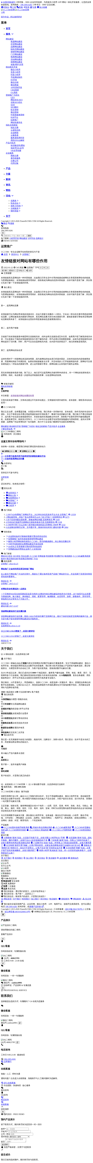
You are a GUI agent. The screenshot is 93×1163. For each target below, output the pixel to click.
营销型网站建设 (17, 52)
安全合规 (25, 556)
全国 (9, 2)
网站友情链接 (7, 386)
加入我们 (35, 899)
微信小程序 (15, 70)
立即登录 (5, 477)
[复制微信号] (20, 1023)
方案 (8, 174)
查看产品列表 (35, 907)
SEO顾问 (14, 107)
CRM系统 (15, 90)
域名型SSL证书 (17, 148)
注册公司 (14, 161)
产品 (8, 168)
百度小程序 (15, 72)
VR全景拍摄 (16, 150)
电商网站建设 (16, 57)
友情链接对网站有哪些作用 (22, 396)
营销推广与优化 (12, 95)
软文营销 (14, 110)
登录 (28, 7)
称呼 (3, 1129)
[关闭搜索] (3, 233)
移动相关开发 (11, 67)
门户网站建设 (16, 54)
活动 (8, 195)
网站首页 (7, 899)
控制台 (6, 7)
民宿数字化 (59, 556)
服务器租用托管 (17, 138)
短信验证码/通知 (18, 145)
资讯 (8, 184)
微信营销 (14, 112)
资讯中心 (15, 254)
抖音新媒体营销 (17, 115)
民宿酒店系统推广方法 (28, 559)
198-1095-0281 (26, 5)
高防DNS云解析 (17, 140)
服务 (8, 34)
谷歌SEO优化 (16, 102)
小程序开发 (14, 238)
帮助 (8, 190)
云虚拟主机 (15, 130)
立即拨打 (7, 1061)
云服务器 (14, 135)
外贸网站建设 (16, 44)
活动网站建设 (16, 59)
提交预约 (5, 1144)
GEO (13, 97)
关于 (8, 216)
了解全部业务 (7, 429)
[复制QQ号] (17, 1042)
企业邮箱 (14, 133)
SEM (13, 105)
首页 (8, 28)
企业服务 (10, 153)
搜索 (29, 236)
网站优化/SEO (17, 100)
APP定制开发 (16, 87)
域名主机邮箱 (11, 125)
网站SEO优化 (6, 556)
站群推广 (14, 120)
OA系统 (14, 92)
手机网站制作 (16, 77)
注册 (34, 7)
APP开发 (31, 238)
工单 (14, 7)
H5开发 (14, 80)
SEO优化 (17, 556)
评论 (21, 270)
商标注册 (14, 156)
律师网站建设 (16, 62)
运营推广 (26, 254)
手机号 (4, 1131)
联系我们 (26, 899)
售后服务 (53, 899)
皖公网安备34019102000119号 (17, 912)
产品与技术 (11, 143)
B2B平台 (14, 117)
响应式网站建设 (17, 49)
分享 (30, 270)
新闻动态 (74, 858)
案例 (8, 179)
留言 (3, 1142)
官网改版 (42, 556)
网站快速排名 (16, 122)
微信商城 (14, 85)
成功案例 (63, 858)
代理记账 (14, 163)
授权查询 (65, 899)
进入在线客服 (9, 1083)
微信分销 (14, 82)
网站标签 (77, 899)
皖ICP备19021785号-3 (74, 909)
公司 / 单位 (5, 1134)
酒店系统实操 (12, 559)
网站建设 (10, 39)
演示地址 (44, 899)
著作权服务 (15, 158)
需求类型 (5, 1137)
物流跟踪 (68, 556)
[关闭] (3, 988)
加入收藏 (43, 7)
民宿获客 (50, 556)
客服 (21, 7)
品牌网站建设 (16, 47)
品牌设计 (39, 238)
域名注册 (14, 127)
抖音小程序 (15, 75)
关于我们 (17, 899)
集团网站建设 (16, 41)
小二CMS (33, 556)
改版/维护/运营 (17, 64)
